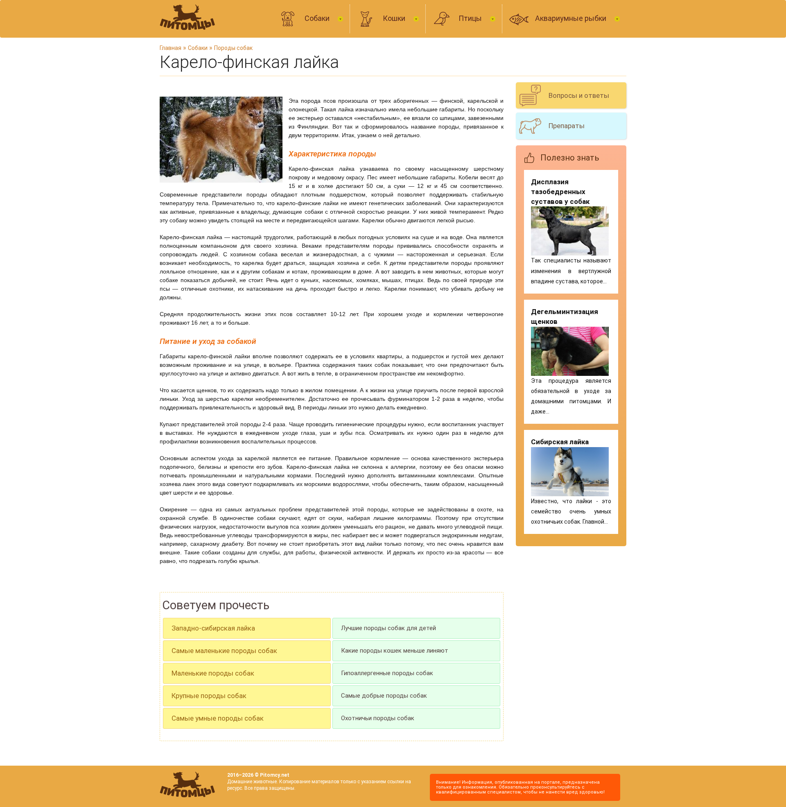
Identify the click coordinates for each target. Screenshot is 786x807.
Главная (170, 48)
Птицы (470, 18)
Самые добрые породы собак (384, 695)
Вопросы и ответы (579, 95)
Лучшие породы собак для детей (388, 628)
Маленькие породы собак (213, 673)
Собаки (318, 18)
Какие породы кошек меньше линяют (394, 650)
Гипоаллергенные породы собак (387, 673)
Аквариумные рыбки (571, 18)
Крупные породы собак (209, 696)
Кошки (395, 18)
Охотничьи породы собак (377, 718)
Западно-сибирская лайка (213, 628)
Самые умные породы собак (218, 718)
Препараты (567, 126)
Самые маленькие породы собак (224, 651)
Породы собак (233, 48)
